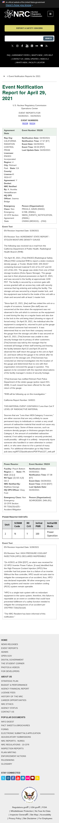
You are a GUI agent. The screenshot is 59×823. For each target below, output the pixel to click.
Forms (4, 729)
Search (48, 38)
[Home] (26, 14)
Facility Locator (37, 63)
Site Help (48, 55)
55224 (32, 123)
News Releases (9, 644)
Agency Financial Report (15, 689)
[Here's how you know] (29, 4)
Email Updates (32, 59)
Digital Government (12, 660)
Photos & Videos (10, 667)
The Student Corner (12, 663)
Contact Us (17, 59)
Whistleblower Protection (22, 811)
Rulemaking (7, 760)
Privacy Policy (15, 818)
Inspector (18, 814)
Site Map (34, 814)
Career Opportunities (13, 700)
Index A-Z (44, 59)
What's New (37, 55)
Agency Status (9, 708)
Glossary (6, 764)
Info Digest (7, 722)
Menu (51, 14)
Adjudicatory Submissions (16, 737)
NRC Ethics (7, 704)
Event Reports (9, 648)
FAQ (8, 55)
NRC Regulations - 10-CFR (15, 744)
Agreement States (21, 55)
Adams (4, 652)
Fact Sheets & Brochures (15, 725)
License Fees (8, 692)
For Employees (45, 818)
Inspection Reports (12, 748)
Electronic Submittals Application (21, 733)
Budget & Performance (14, 685)
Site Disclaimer (30, 818)
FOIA (44, 807)
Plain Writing (8, 752)
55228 (25, 123)
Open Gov (6, 656)
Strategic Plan (9, 681)
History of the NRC (12, 696)
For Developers (10, 671)
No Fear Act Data (42, 811)
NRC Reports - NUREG (13, 741)
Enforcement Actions (13, 756)
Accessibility (45, 814)
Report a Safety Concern (29, 28)
